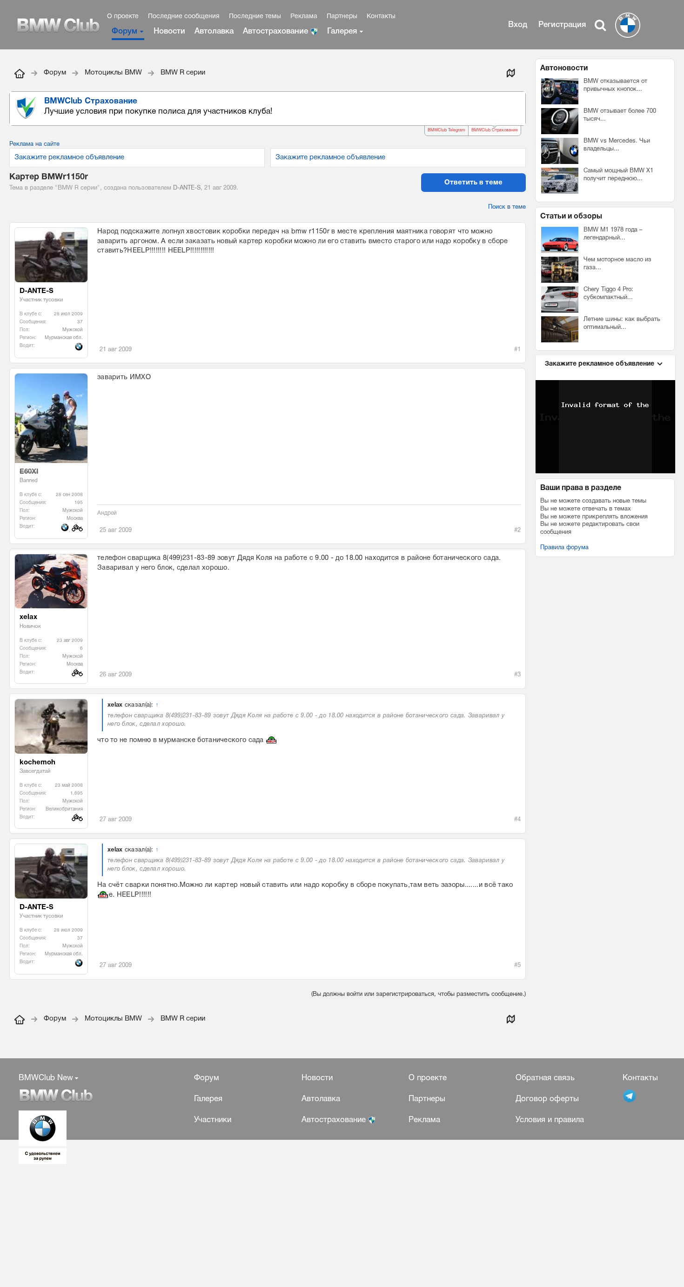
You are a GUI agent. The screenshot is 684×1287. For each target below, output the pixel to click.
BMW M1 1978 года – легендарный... (613, 234)
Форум (124, 31)
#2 (517, 530)
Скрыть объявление (519, 101)
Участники (212, 1120)
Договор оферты (547, 1099)
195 (78, 503)
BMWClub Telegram (446, 130)
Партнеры (342, 17)
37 (80, 322)
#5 (517, 965)
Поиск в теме (507, 207)
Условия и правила (550, 1120)
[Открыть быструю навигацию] (510, 72)
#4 (517, 820)
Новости (169, 31)
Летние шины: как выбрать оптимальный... (621, 323)
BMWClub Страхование (494, 130)
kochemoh (37, 762)
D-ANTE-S (187, 188)
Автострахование (276, 31)
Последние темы (255, 17)
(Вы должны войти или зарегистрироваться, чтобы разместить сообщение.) (418, 994)
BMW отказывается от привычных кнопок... (615, 85)
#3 (517, 675)
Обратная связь (545, 1078)
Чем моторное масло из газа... (617, 264)
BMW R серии (77, 188)
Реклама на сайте (34, 144)
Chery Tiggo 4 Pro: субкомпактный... (608, 293)
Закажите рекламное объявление (69, 157)
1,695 (76, 793)
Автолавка (214, 31)
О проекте (123, 17)
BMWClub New (46, 1078)
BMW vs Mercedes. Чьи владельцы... (616, 145)
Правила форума (564, 548)
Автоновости (564, 68)
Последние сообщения (184, 17)
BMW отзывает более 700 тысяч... (619, 115)
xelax (28, 617)
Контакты (381, 17)
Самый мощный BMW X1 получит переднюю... (618, 175)
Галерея (342, 31)
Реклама (303, 17)
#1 (517, 350)
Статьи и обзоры (571, 216)
